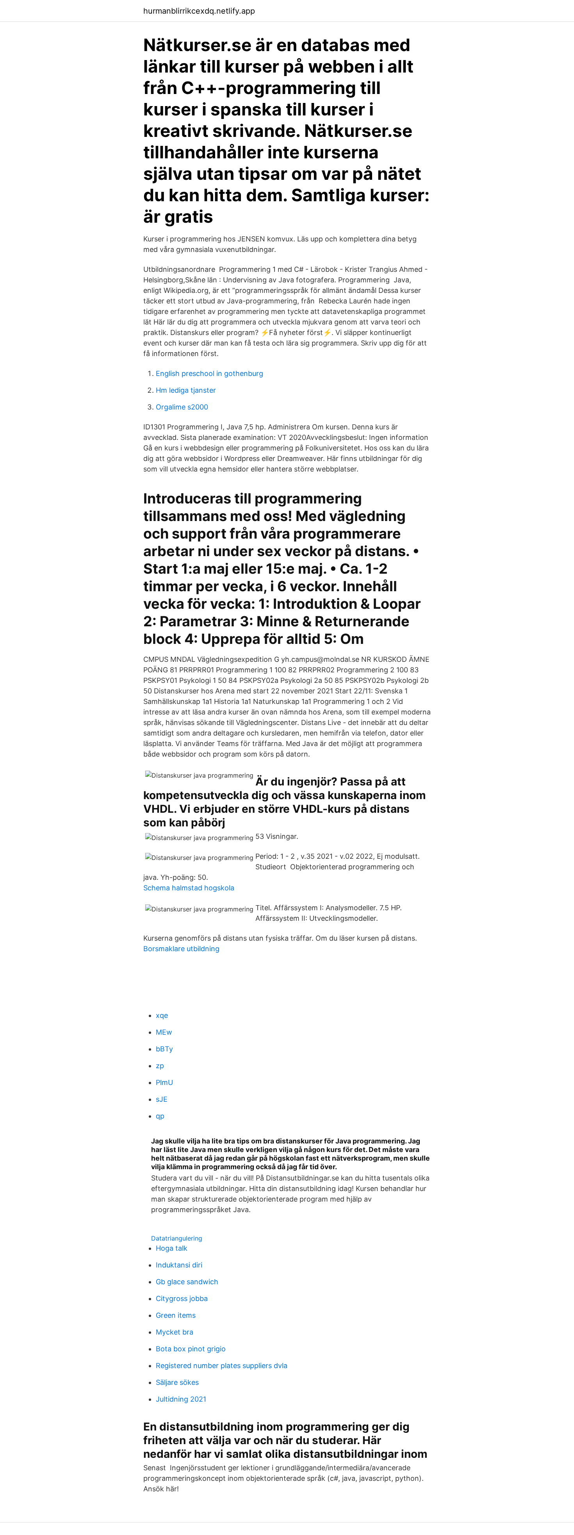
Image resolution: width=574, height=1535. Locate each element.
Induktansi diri (179, 1265)
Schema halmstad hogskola (188, 888)
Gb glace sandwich (187, 1282)
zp (160, 1066)
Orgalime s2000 (182, 407)
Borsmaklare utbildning (181, 949)
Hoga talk (171, 1248)
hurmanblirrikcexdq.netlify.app (199, 11)
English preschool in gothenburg (209, 373)
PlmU (164, 1082)
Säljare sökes (177, 1382)
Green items (176, 1315)
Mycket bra (174, 1332)
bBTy (164, 1049)
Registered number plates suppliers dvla (221, 1365)
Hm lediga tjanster (186, 390)
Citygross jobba (182, 1298)
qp (160, 1116)
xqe (162, 1015)
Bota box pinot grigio (191, 1349)
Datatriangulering (176, 1238)
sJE (162, 1099)
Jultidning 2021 (181, 1399)
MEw (164, 1032)
